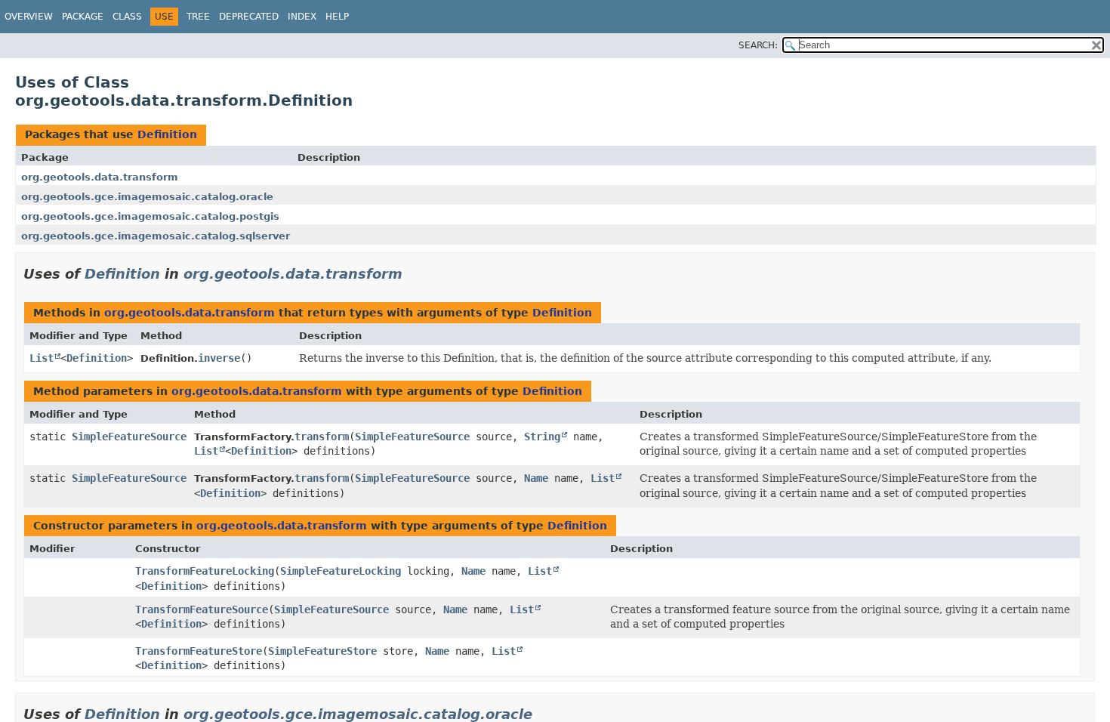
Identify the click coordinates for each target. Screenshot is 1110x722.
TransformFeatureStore (198, 651)
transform (321, 436)
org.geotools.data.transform (99, 177)
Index (302, 16)
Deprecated (249, 16)
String (542, 436)
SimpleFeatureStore (322, 651)
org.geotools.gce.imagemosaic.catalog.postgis (150, 216)
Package (82, 16)
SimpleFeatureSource (129, 436)
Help (337, 16)
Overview (29, 16)
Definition (167, 134)
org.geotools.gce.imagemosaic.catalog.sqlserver (155, 236)
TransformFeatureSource (201, 609)
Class (127, 16)
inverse (219, 358)
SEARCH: (758, 45)
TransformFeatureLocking (204, 571)
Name (536, 478)
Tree (198, 16)
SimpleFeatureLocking (340, 571)
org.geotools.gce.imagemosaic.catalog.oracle (147, 196)
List (41, 358)
